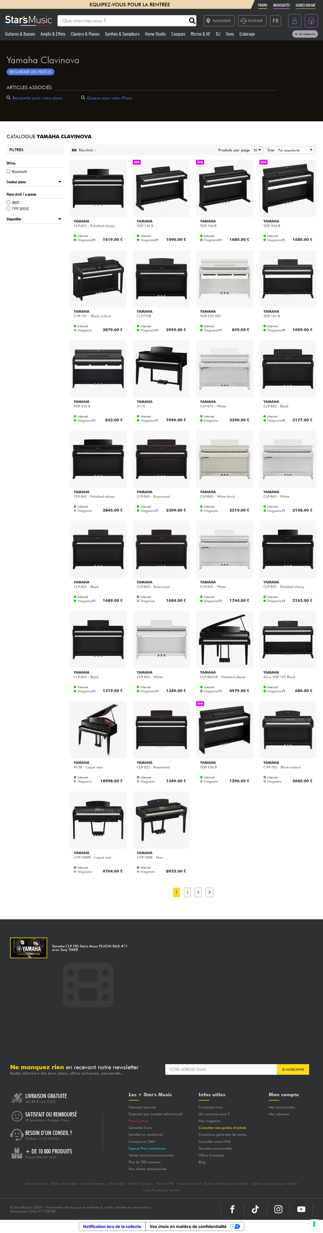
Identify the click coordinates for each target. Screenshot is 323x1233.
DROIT (16, 202)
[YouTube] (301, 1209)
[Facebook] (232, 1209)
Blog (202, 1162)
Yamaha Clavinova (140, 1183)
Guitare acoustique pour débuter (275, 1183)
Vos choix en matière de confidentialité (188, 1226)
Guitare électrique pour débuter (226, 1183)
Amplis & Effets (53, 34)
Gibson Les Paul (36, 1183)
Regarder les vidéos (30, 72)
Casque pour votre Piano (109, 98)
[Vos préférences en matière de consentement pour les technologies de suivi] (314, 1224)
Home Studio (156, 34)
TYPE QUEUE (20, 208)
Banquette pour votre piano (38, 98)
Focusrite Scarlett (189, 1183)
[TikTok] (255, 1209)
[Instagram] (278, 1209)
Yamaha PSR (165, 1183)
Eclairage (247, 34)
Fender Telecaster (93, 1183)
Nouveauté (19, 171)
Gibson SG (116, 1183)
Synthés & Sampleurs (123, 34)
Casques (178, 34)
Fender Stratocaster (64, 1183)
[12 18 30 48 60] (256, 150)
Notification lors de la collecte (112, 1226)
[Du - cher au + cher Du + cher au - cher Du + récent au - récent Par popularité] (295, 150)
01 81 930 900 (49, 1138)
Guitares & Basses (20, 34)
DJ (218, 34)
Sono (230, 34)
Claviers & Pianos (85, 34)
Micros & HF (201, 34)
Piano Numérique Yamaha (161, 1190)
